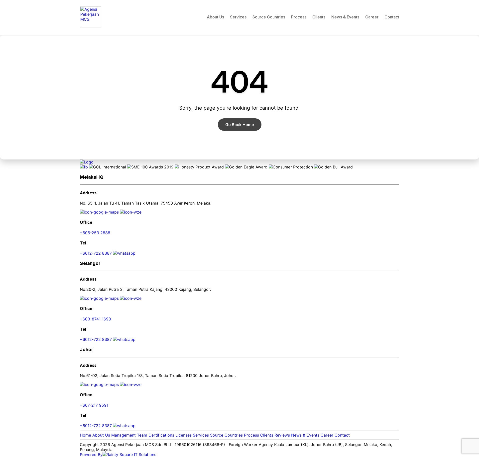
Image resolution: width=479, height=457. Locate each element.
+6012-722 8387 (96, 253)
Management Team (129, 435)
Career (371, 16)
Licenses (183, 435)
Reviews (282, 435)
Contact (391, 16)
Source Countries (268, 16)
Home (85, 435)
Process (298, 16)
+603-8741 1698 (95, 318)
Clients (318, 16)
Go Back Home (239, 124)
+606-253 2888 (95, 232)
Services (238, 16)
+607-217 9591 (94, 405)
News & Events (345, 16)
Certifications (161, 435)
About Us (215, 16)
